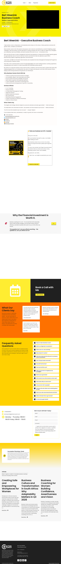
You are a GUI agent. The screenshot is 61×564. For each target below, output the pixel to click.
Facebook (7, 120)
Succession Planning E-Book (16, 451)
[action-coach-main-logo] (6, 0)
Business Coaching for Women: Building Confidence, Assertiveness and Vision (49, 489)
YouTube (7, 122)
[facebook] (2, 26)
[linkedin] (6, 26)
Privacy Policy (50, 430)
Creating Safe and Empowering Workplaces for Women (10, 486)
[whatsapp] (8, 26)
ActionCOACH (30, 63)
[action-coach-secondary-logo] (6, 544)
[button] (46, 342)
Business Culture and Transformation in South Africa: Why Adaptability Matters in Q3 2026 (30, 490)
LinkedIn (7, 119)
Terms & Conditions (52, 563)
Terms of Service (39, 432)
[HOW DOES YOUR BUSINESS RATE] (16, 141)
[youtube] (4, 26)
